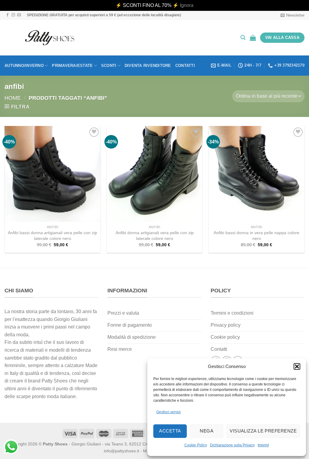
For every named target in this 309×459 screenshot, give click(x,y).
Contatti (185, 65)
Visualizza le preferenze (263, 430)
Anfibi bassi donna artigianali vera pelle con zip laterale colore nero (52, 235)
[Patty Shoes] (50, 38)
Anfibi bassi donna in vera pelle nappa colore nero (256, 235)
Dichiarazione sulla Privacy (232, 445)
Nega (206, 430)
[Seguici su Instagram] (13, 15)
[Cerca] (243, 37)
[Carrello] (253, 37)
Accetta (170, 430)
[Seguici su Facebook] (7, 15)
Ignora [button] (186, 5)
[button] (297, 366)
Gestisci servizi (168, 412)
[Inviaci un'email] (19, 15)
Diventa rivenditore (148, 65)
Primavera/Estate (72, 65)
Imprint (263, 445)
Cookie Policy (195, 445)
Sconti (108, 65)
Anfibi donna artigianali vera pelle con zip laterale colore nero (155, 235)
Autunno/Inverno (24, 65)
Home (13, 98)
